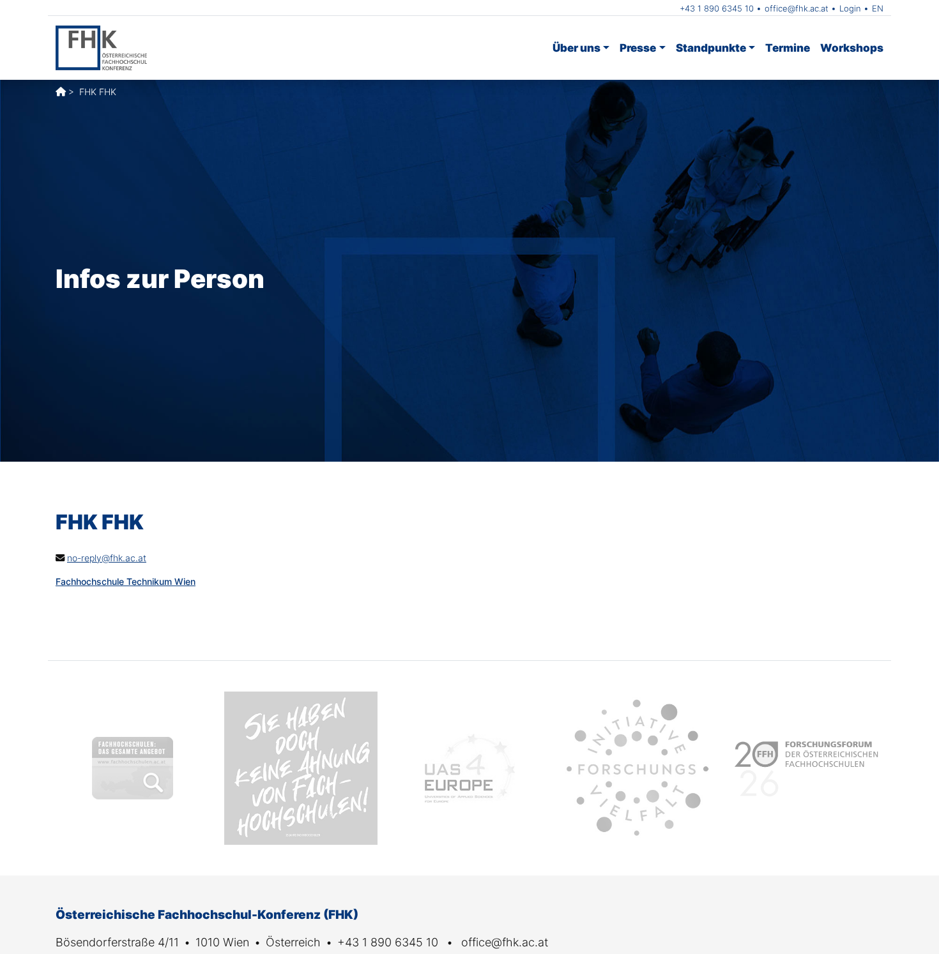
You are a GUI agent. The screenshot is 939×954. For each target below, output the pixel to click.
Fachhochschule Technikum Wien (125, 581)
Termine (787, 47)
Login (850, 8)
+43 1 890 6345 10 (717, 8)
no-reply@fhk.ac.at (106, 557)
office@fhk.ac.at (796, 8)
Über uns (576, 47)
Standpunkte (711, 47)
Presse (638, 47)
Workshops (851, 47)
